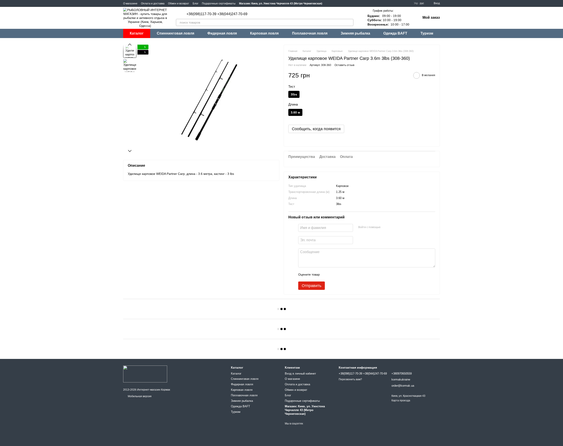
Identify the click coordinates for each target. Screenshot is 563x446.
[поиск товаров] (349, 22)
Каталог (236, 373)
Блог (195, 3)
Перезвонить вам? (350, 379)
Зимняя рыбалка (355, 33)
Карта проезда (400, 400)
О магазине (130, 3)
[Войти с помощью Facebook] (385, 227)
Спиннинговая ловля (175, 33)
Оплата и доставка (153, 3)
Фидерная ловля (222, 33)
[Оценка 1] (327, 274)
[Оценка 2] (334, 274)
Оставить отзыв (344, 65)
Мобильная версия (139, 396)
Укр (416, 3)
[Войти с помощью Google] (392, 227)
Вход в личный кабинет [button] (300, 373)
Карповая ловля (264, 33)
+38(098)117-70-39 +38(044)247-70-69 (216, 14)
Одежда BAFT (395, 33)
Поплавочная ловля (309, 33)
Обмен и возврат (178, 3)
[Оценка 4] (348, 274)
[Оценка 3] (341, 274)
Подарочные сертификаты (219, 3)
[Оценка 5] (355, 274)
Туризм (426, 33)
